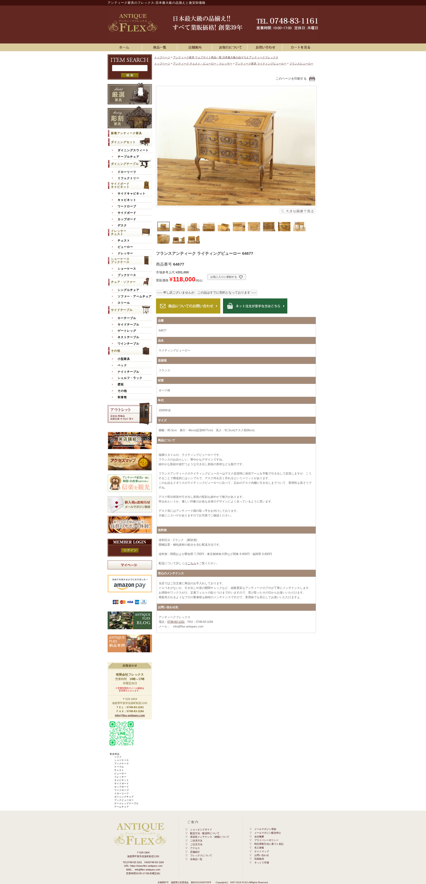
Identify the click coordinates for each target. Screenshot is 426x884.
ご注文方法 (196, 844)
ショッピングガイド (201, 829)
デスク (122, 225)
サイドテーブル (122, 310)
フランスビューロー (301, 63)
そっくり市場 (261, 862)
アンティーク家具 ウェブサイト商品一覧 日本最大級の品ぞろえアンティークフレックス (225, 57)
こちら (191, 563)
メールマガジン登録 (265, 829)
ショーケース (127, 268)
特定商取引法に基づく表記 (269, 844)
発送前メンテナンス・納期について (209, 836)
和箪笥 (122, 397)
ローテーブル (127, 318)
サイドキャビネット (132, 193)
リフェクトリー (128, 178)
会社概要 (259, 836)
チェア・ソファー (123, 282)
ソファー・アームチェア (135, 296)
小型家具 (124, 359)
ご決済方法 (196, 840)
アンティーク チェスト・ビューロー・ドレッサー (202, 63)
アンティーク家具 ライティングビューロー (260, 63)
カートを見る (300, 47)
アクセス (195, 848)
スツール (124, 303)
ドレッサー (125, 253)
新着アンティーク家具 (126, 133)
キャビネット (127, 200)
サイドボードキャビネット (120, 185)
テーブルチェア (128, 156)
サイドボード (127, 213)
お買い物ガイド (230, 47)
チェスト (124, 240)
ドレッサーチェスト (118, 232)
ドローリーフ (127, 172)
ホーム (125, 47)
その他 (115, 350)
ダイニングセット (123, 142)
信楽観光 (259, 858)
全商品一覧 (196, 859)
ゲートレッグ (127, 330)
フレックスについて (201, 855)
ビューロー (125, 247)
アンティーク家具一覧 (160, 47)
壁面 (121, 384)
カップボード (127, 219)
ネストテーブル (128, 337)
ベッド (122, 365)
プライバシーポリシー (266, 840)
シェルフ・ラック (130, 378)
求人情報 (259, 847)
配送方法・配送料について (204, 833)
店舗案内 (195, 47)
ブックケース (127, 275)
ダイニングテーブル (125, 163)
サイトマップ (261, 851)
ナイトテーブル (128, 371)
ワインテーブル (128, 343)
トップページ (162, 57)
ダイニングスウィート (133, 150)
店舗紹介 (195, 852)
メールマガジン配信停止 (267, 832)
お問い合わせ (265, 47)
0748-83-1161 (176, 621)
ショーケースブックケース (120, 260)
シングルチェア (128, 290)
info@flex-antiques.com (130, 715)
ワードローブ (127, 206)
